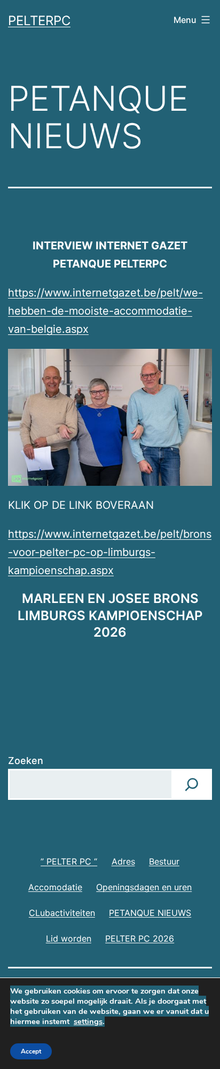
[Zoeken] (191, 784)
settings (88, 1021)
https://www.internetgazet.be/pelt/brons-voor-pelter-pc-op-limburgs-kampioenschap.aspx (109, 552)
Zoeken (25, 760)
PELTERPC (39, 20)
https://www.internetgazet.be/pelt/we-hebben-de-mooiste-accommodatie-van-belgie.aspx (105, 310)
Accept (31, 1051)
